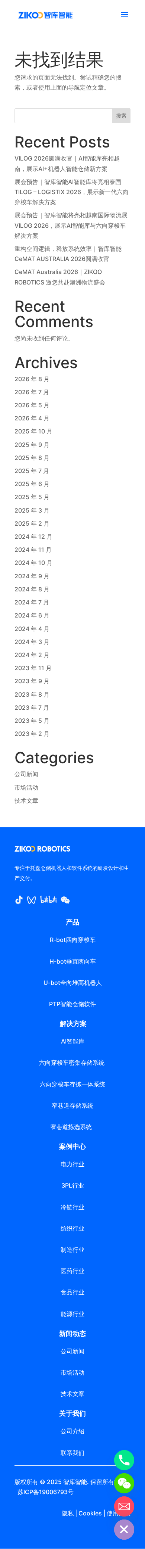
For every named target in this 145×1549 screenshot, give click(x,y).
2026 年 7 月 (31, 392)
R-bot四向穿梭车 (73, 939)
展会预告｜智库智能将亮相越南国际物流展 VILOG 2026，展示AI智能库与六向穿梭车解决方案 (71, 225)
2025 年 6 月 (31, 484)
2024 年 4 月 (31, 628)
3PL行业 (72, 1185)
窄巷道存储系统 (72, 1105)
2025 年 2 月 (31, 523)
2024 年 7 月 (31, 602)
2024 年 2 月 (31, 655)
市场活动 (26, 787)
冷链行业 (72, 1207)
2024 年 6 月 (31, 615)
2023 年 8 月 (31, 694)
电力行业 (72, 1164)
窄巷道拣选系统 (72, 1126)
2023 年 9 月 (31, 681)
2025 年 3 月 (31, 510)
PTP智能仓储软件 (72, 1004)
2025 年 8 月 (31, 457)
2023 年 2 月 (31, 733)
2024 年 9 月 (31, 576)
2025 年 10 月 (33, 431)
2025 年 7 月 (31, 471)
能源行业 (72, 1314)
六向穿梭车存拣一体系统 (72, 1084)
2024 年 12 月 (33, 536)
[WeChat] (124, 1483)
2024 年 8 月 (31, 589)
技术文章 (26, 800)
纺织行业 (72, 1228)
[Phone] (124, 1460)
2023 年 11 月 (33, 668)
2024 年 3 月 (31, 642)
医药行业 (72, 1271)
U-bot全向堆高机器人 (73, 982)
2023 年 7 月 (31, 707)
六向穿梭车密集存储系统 (72, 1062)
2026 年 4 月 (31, 418)
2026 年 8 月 (31, 379)
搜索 (121, 115)
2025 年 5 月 (31, 497)
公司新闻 (26, 774)
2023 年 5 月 (31, 720)
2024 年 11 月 (33, 549)
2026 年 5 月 (31, 405)
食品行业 (72, 1292)
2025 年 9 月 (31, 444)
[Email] (124, 1506)
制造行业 (72, 1249)
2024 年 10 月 (33, 562)
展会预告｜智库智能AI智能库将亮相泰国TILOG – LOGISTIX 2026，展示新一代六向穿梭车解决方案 (71, 192)
